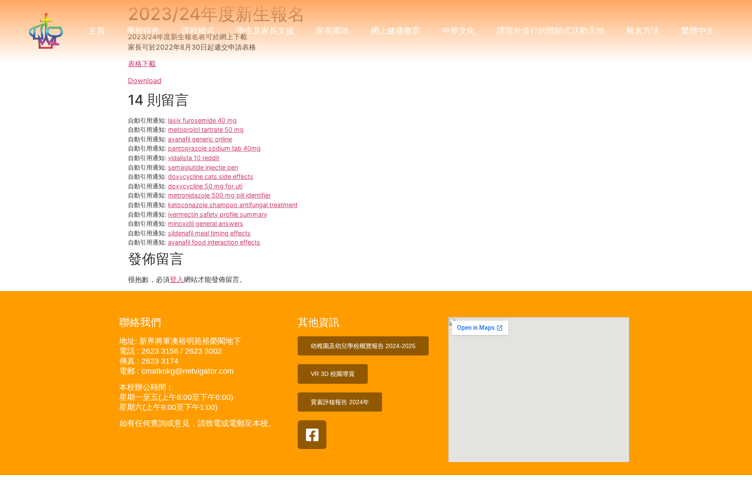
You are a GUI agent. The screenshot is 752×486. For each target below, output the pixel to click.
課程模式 (198, 30)
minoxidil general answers (205, 223)
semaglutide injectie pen (203, 167)
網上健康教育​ (395, 30)
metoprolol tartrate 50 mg (206, 129)
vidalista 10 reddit (193, 157)
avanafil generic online (200, 139)
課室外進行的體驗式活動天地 (550, 30)
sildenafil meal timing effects (209, 233)
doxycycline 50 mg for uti (205, 186)
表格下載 (142, 63)
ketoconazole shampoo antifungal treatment (233, 204)
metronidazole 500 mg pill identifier (219, 195)
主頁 (96, 30)
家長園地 (332, 30)
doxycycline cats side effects (210, 176)
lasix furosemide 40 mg (202, 120)
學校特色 (143, 30)
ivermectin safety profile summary (217, 214)
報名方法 (642, 30)
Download (144, 80)
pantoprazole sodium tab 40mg (214, 148)
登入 (177, 279)
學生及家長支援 (265, 30)
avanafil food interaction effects (214, 242)
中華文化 (458, 30)
